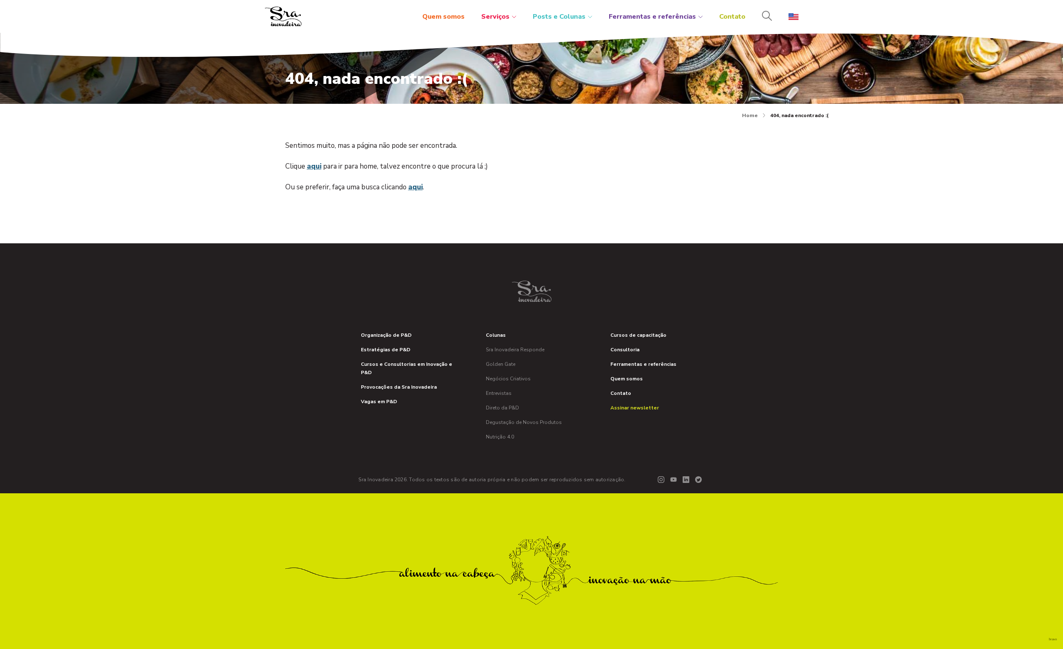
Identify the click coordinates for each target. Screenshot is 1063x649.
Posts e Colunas (559, 16)
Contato (732, 16)
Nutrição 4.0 (500, 436)
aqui (314, 166)
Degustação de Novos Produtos (524, 422)
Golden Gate (500, 364)
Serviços (495, 16)
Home (750, 115)
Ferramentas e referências (652, 16)
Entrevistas (499, 393)
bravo (1053, 639)
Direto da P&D (502, 407)
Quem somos (443, 16)
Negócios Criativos (508, 378)
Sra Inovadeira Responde (515, 349)
